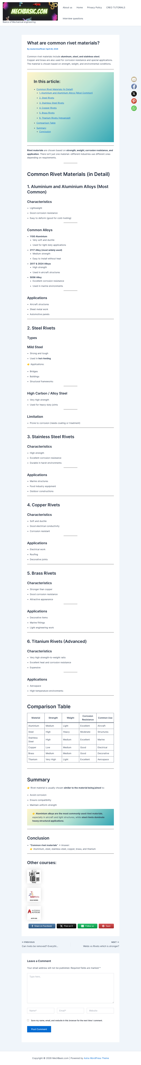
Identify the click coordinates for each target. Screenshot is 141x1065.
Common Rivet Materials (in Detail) (54, 89)
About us (67, 7)
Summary (41, 128)
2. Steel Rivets (46, 97)
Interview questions (73, 18)
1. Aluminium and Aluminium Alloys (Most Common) (66, 92)
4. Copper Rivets (48, 107)
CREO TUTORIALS (115, 7)
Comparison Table (45, 122)
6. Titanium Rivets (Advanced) (54, 118)
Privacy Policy (94, 7)
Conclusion (45, 131)
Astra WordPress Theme (96, 1058)
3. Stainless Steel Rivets (51, 103)
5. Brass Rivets (47, 112)
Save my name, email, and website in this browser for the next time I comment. (67, 1020)
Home (80, 7)
